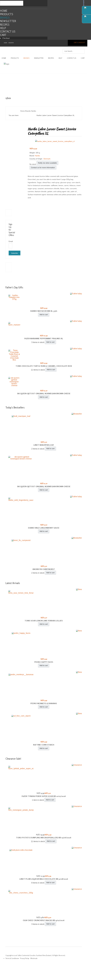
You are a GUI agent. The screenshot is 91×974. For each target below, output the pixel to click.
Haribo (37, 156)
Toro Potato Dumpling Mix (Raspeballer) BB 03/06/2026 (43, 837)
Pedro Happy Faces (43, 662)
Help (3, 28)
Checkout (6, 38)
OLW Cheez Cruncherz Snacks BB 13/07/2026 (43, 920)
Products (6, 14)
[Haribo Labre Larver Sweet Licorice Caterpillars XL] (55, 141)
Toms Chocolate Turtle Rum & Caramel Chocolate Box (44, 366)
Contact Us (7, 31)
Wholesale (33, 958)
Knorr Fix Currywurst (44, 569)
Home (3, 10)
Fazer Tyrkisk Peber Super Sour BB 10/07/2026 (44, 796)
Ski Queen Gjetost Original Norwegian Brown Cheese (43, 393)
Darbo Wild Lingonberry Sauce (43, 528)
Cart (3, 35)
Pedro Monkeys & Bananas (43, 703)
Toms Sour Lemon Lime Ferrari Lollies (44, 620)
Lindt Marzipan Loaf (44, 445)
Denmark (46, 159)
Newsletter (8, 21)
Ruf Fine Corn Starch (43, 745)
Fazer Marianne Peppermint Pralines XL (43, 338)
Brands (5, 17)
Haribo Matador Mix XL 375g (43, 311)
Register (11, 42)
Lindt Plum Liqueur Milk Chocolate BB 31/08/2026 (43, 879)
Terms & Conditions (11, 958)
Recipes (4, 24)
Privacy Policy (24, 958)
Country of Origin (36, 159)
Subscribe (14, 253)
